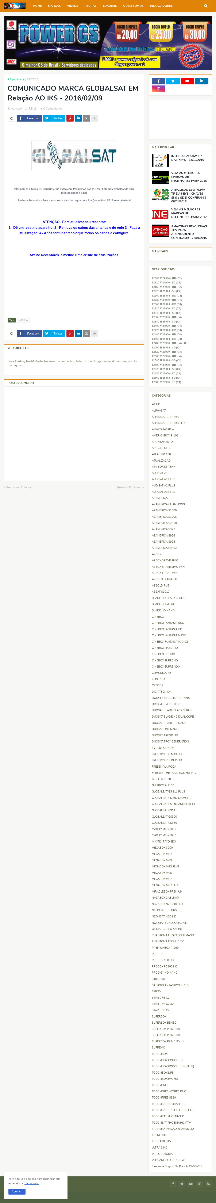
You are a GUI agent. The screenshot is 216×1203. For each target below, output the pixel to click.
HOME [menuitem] (37, 6)
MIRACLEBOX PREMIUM (167, 892)
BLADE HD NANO (163, 610)
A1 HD (156, 404)
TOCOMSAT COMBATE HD (169, 1104)
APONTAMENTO (162, 442)
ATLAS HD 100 (161, 454)
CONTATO (158, 679)
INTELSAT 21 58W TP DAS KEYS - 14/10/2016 (187, 158)
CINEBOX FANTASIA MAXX (169, 635)
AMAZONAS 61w (163, 429)
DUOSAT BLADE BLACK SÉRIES (172, 710)
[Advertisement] (29, 290)
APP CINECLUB (161, 448)
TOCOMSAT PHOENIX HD (168, 1116)
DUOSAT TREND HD (165, 735)
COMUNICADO (161, 673)
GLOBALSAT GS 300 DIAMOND (172, 798)
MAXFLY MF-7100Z (164, 835)
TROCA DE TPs (161, 1141)
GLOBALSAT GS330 (164, 823)
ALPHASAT (159, 411)
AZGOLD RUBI (161, 586)
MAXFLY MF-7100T (164, 829)
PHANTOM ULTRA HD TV (168, 941)
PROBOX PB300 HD (164, 967)
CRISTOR (157, 685)
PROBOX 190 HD (163, 960)
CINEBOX (158, 617)
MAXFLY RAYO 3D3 (164, 842)
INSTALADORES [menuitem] (161, 6)
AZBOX (156, 554)
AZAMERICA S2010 (164, 523)
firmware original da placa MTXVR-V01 (177, 1166)
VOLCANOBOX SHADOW (168, 1160)
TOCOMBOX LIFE (162, 1073)
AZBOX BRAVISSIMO (165, 560)
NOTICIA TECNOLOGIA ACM (170, 923)
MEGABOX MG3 (162, 860)
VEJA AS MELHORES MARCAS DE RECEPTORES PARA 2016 (189, 177)
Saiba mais (31, 1183)
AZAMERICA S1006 (164, 517)
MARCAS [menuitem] (54, 6)
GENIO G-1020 (161, 779)
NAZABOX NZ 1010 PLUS (168, 904)
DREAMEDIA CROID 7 (166, 704)
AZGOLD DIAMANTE (165, 579)
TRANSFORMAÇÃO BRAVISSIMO (173, 1129)
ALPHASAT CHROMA (165, 417)
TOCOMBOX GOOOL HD (167, 1060)
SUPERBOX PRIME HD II (167, 1035)
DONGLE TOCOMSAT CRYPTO (171, 698)
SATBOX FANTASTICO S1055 (170, 985)
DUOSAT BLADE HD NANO (169, 723)
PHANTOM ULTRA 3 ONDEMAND (173, 935)
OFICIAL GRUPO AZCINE (167, 929)
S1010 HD (158, 979)
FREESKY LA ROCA (164, 767)
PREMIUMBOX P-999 (165, 948)
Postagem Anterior (18, 487)
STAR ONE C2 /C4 (163, 1004)
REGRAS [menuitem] (91, 6)
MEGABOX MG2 (162, 854)
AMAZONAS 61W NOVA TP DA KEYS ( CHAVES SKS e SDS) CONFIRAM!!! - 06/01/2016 (189, 195)
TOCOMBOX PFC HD (165, 1079)
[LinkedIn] (78, 118)
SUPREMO (158, 1048)
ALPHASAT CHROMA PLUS (169, 423)
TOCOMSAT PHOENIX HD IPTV (171, 1123)
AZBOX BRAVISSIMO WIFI (168, 567)
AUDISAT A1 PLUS (163, 479)
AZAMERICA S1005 (164, 510)
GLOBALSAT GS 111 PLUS (168, 792)
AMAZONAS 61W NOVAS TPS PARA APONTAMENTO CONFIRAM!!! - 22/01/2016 (189, 232)
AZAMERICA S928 (163, 542)
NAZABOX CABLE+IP (165, 898)
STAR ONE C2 (161, 998)
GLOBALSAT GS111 (164, 810)
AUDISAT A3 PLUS (163, 492)
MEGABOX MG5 (162, 873)
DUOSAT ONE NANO (165, 729)
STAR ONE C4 (161, 1010)
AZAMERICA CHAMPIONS (168, 504)
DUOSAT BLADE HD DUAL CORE (173, 717)
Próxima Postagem (129, 487)
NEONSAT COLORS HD (167, 910)
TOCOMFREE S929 (164, 1098)
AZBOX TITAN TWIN (165, 573)
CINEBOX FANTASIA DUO (168, 623)
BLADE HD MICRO (163, 604)
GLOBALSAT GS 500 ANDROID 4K (173, 804)
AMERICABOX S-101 (165, 436)
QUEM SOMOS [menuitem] (133, 6)
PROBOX (157, 954)
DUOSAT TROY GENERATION (170, 742)
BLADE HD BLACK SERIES (168, 598)
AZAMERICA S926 (163, 536)
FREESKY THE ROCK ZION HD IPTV (174, 773)
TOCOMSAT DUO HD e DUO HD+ (173, 1110)
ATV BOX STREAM (163, 467)
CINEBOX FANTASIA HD (167, 629)
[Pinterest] (70, 118)
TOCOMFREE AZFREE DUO (169, 1091)
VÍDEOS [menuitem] (72, 6)
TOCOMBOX (159, 1054)
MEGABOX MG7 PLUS (165, 885)
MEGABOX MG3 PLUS (165, 866)
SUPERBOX (159, 1017)
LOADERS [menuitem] (110, 6)
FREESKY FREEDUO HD (167, 760)
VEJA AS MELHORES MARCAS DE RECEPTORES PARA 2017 (189, 213)
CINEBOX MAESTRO (165, 648)
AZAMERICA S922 (163, 529)
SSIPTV (156, 991)
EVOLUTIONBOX (162, 748)
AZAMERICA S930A (164, 548)
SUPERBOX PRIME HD (166, 1029)
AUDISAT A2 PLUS (163, 486)
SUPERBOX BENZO (164, 1023)
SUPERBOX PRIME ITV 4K (168, 1041)
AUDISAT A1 (160, 473)
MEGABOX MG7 (162, 879)
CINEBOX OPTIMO (163, 654)
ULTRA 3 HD (159, 1148)
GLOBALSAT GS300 (164, 817)
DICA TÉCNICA (161, 692)
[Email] (86, 118)
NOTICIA (33, 79)
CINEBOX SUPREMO (165, 660)
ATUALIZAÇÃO (161, 461)
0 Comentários (52, 109)
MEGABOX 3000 (162, 848)
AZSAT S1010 (161, 592)
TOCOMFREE (160, 1085)
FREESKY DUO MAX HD (167, 754)
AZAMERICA (160, 498)
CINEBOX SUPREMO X (166, 667)
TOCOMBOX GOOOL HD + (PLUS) (173, 1066)
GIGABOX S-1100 (163, 785)
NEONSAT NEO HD (164, 917)
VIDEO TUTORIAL (163, 1154)
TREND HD (159, 1135)
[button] (17, 1192)
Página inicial (16, 79)
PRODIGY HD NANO (165, 973)
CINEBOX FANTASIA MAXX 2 (170, 642)
